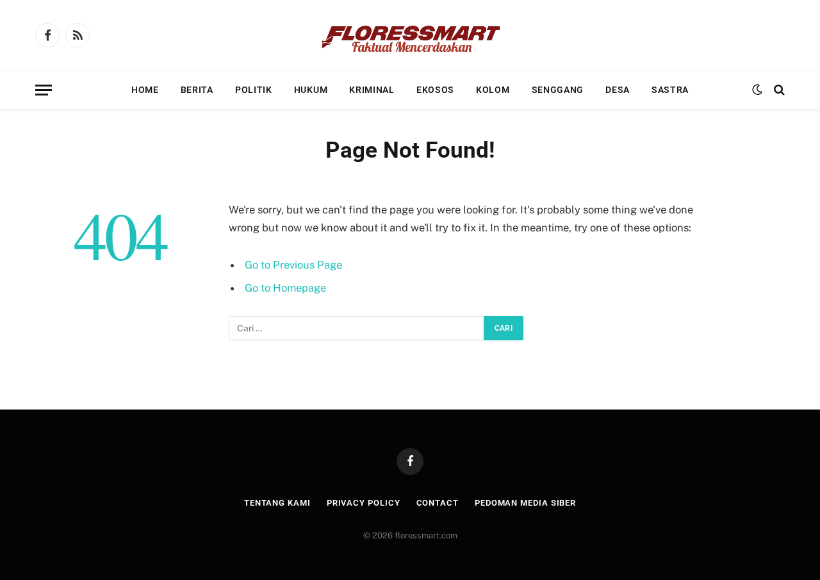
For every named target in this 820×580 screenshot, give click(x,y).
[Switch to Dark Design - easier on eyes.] (757, 89)
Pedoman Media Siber (525, 503)
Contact (437, 503)
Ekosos (435, 90)
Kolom (493, 90)
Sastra (670, 90)
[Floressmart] (410, 35)
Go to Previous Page (293, 264)
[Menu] (43, 90)
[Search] (778, 90)
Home (145, 90)
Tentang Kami (277, 503)
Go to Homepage (285, 287)
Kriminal (372, 90)
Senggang (558, 90)
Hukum (311, 90)
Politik (253, 90)
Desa (617, 90)
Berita (197, 90)
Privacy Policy (363, 503)
